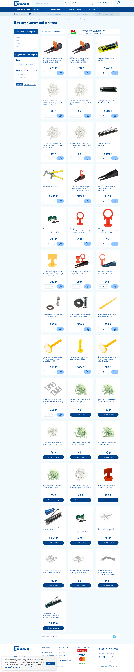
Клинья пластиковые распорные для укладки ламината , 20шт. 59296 (51, 231)
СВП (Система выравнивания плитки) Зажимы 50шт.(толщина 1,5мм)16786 (80, 60)
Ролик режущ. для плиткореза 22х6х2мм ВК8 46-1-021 (80, 315)
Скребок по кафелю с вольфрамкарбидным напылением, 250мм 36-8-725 (108, 572)
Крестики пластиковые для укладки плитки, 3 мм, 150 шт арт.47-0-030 (80, 103)
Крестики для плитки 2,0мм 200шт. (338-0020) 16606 (52, 571)
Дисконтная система (47, 652)
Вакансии (62, 655)
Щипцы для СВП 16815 (51, 186)
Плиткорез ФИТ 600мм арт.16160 (105, 144)
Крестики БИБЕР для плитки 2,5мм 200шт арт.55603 (52, 486)
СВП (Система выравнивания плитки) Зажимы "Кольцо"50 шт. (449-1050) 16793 (80, 231)
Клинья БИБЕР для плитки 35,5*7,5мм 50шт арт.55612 (52, 443)
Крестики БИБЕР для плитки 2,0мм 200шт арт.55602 (107, 401)
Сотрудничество (75, 10)
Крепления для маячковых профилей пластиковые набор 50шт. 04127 (53, 402)
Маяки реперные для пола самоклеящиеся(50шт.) (79, 358)
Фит (16, 47)
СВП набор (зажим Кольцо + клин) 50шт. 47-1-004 (107, 273)
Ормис (17, 40)
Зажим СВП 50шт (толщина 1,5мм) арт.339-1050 (107, 486)
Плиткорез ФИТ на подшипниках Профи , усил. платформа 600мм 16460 (52, 615)
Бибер (17, 37)
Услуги (43, 650)
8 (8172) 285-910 (72, 3)
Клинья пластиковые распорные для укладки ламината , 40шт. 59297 (78, 530)
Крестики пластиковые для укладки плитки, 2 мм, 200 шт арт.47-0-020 (80, 145)
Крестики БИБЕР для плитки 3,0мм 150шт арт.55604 (80, 401)
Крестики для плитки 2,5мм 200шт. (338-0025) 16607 (79, 571)
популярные (58, 32)
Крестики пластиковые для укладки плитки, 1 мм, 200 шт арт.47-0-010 (80, 487)
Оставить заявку (80, 414)
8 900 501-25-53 (99, 3)
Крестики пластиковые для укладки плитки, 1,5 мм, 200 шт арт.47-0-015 (52, 145)
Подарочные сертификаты (49, 655)
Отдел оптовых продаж (66, 661)
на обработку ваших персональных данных (20, 666)
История (61, 650)
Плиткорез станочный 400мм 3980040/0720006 (107, 102)
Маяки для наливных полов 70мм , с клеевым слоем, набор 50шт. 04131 (52, 359)
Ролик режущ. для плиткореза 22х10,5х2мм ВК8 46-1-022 (53, 315)
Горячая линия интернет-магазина (102, 5)
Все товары (21, 74)
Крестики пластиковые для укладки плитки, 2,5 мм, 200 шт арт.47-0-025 (52, 103)
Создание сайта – (103, 666)
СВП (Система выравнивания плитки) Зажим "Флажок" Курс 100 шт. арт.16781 (53, 274)
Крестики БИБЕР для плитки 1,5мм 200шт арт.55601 (107, 443)
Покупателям (56, 10)
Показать (19, 84)
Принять (50, 663)
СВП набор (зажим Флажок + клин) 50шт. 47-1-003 (80, 273)
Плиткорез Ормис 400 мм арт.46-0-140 (106, 59)
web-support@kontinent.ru (72, 5)
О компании (38, 10)
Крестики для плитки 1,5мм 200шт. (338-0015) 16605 (107, 529)
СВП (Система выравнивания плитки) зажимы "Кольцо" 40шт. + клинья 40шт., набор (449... (80, 189)
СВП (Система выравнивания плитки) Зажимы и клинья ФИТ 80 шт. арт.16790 (53, 60)
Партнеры (62, 652)
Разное (17, 43)
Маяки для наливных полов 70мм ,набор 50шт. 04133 (107, 315)
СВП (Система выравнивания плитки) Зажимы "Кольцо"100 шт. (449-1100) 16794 (108, 231)
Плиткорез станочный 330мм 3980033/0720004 (53, 529)
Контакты (92, 10)
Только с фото (22, 77)
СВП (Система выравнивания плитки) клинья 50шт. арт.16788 (107, 188)
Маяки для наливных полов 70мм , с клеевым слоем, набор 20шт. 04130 (107, 359)
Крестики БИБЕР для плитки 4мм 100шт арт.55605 (80, 443)
